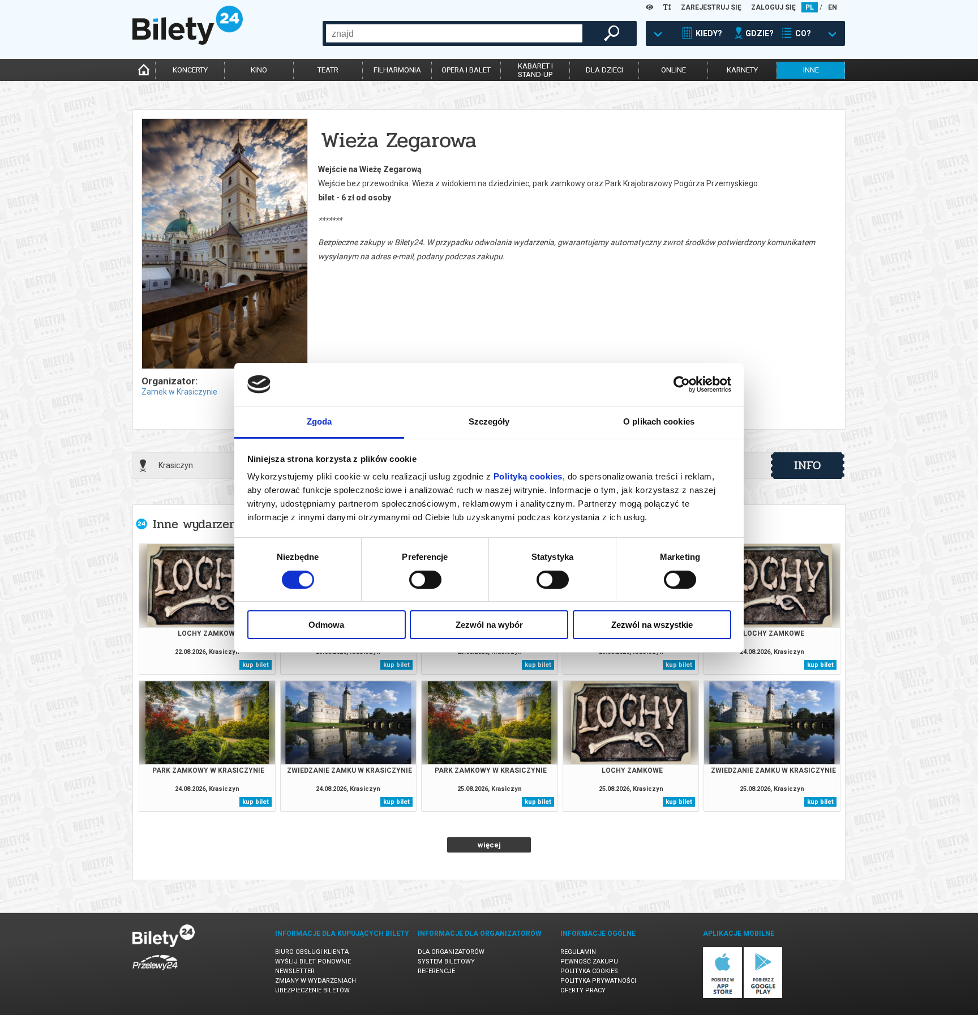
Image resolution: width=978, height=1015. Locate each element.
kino (259, 70)
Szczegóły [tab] (489, 421)
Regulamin (578, 952)
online (673, 70)
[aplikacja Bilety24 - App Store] (722, 996)
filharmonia (397, 70)
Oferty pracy (583, 990)
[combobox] (454, 33)
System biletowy (446, 961)
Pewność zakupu (589, 961)
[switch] (425, 580)
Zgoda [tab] (319, 421)
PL (809, 7)
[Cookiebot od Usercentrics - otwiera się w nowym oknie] (681, 384)
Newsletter (295, 971)
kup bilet (255, 665)
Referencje (436, 971)
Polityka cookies (589, 971)
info (807, 465)
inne (811, 70)
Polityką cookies (528, 476)
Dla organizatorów (451, 952)
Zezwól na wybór (489, 624)
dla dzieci (604, 70)
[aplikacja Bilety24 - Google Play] (763, 996)
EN (832, 7)
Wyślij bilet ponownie (313, 961)
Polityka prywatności (598, 980)
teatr (328, 70)
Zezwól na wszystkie (652, 624)
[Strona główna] (187, 41)
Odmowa (326, 624)
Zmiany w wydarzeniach (315, 980)
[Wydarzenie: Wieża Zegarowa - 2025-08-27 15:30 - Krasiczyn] (224, 244)
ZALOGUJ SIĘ (773, 7)
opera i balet (466, 70)
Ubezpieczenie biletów (312, 990)
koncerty (190, 70)
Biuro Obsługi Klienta (312, 952)
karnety (742, 70)
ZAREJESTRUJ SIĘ (711, 7)
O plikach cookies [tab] (658, 421)
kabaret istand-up (535, 70)
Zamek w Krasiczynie (179, 391)
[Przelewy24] (155, 972)
